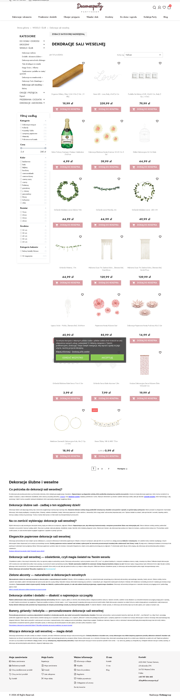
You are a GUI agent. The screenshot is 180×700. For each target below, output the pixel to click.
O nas (108, 665)
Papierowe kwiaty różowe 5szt (106, 325)
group (165, 694)
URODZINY (24, 44)
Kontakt (108, 661)
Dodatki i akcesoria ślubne (31, 56)
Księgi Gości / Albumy (30, 67)
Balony (24, 88)
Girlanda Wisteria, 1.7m (67, 267)
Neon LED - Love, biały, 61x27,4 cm (106, 94)
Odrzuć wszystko (72, 357)
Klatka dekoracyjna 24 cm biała (144, 152)
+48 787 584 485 (146, 677)
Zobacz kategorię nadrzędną (68, 34)
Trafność (144, 54)
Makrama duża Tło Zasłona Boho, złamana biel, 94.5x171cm (144, 268)
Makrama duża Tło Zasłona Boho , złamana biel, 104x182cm (106, 268)
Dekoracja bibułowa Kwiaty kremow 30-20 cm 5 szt (106, 153)
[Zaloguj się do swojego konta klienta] (159, 8)
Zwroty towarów (79, 687)
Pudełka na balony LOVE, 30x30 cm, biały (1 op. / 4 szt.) (144, 95)
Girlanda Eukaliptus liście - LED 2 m (144, 210)
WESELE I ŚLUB (26, 48)
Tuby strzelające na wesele (31, 64)
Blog (107, 670)
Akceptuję (107, 357)
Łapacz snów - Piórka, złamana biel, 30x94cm (68, 325)
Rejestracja (45, 661)
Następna (122, 468)
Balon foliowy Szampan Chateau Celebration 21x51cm (68, 153)
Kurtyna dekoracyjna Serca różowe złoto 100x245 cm (145, 384)
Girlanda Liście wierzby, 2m (106, 210)
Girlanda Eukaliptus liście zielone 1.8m (68, 210)
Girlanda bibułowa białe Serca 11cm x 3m (68, 383)
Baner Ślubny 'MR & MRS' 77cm (106, 441)
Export (22, 96)
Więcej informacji (63, 351)
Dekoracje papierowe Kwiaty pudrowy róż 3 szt (144, 325)
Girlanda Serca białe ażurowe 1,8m (106, 383)
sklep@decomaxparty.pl (148, 680)
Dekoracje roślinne (29, 53)
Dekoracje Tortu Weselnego (32, 81)
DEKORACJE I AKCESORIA (31, 103)
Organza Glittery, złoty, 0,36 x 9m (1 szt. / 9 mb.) (67, 95)
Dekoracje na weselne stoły (31, 77)
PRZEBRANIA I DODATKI (31, 99)
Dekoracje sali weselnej (32, 85)
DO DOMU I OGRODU (29, 41)
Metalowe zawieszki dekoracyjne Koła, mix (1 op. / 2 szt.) (68, 442)
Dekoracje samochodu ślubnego (33, 60)
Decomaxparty (50, 569)
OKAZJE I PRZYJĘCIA (28, 93)
